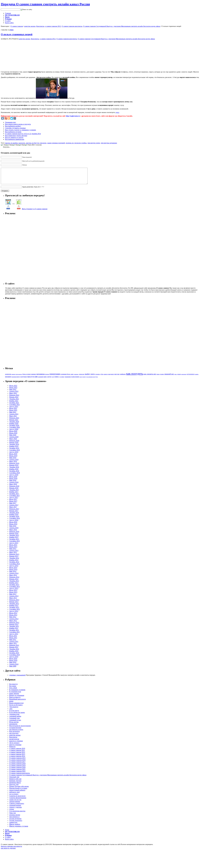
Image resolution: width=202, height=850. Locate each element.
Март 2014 (13, 575)
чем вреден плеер (93, 143)
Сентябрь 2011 (14, 632)
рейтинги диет (14, 792)
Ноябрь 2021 (13, 401)
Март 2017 (13, 507)
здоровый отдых (15, 720)
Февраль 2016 (14, 531)
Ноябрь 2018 (13, 469)
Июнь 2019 (13, 456)
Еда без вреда (14, 710)
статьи (11, 809)
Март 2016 (13, 530)
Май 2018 (12, 480)
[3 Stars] (16, 145)
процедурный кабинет (17, 790)
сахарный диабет (42, 376)
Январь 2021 (13, 420)
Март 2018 (13, 484)
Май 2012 (12, 617)
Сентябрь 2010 (14, 655)
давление (76, 374)
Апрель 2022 (13, 391)
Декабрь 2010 (14, 649)
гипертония (54, 374)
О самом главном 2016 (17, 760)
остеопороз (191, 374)
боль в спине (27, 374)
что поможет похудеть (92, 376)
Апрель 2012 (13, 619)
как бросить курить (16, 729)
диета (92, 374)
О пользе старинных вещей (16, 34)
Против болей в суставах (18, 788)
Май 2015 (12, 549)
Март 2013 (13, 598)
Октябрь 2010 (14, 653)
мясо (175, 374)
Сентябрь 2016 (14, 518)
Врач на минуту (15, 697)
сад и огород (13, 794)
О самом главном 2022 (17, 771)
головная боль (65, 374)
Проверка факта (15, 782)
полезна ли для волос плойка (76, 143)
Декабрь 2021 (14, 399)
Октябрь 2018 (14, 471)
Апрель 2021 (13, 414)
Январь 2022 (13, 397)
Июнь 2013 (13, 592)
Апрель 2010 (13, 664)
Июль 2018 (13, 476)
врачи (11, 701)
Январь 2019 (13, 465)
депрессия (81, 374)
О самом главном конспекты (72, 26)
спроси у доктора (15, 807)
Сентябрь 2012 (14, 609)
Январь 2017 (13, 511)
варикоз (33, 374)
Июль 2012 (13, 613)
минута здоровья (15, 745)
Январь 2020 (13, 442)
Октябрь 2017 (14, 494)
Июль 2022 (13, 386)
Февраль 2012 (14, 622)
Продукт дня (13, 784)
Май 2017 (12, 503)
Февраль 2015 (14, 554)
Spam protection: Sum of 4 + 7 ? (33, 187)
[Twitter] (11, 118)
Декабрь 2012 (14, 603)
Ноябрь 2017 (13, 492)
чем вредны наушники (109, 143)
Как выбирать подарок (13, 132)
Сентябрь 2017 (14, 495)
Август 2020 (13, 429)
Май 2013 (12, 594)
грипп (71, 374)
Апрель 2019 (13, 459)
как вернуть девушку (8, 848)
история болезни (15, 727)
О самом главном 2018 (17, 764)
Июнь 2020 (13, 433)
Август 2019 (13, 452)
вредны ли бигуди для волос (36, 143)
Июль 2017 (13, 499)
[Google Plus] (5, 118)
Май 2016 (12, 526)
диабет (87, 374)
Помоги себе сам (15, 779)
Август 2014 (13, 566)
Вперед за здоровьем (16, 695)
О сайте (8, 21)
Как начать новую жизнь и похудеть (18, 124)
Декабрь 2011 (14, 626)
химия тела (13, 822)
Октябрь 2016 (14, 516)
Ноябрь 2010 (13, 651)
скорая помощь (14, 801)
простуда (30, 377)
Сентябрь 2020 (14, 427)
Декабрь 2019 (14, 444)
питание (8, 376)
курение (162, 374)
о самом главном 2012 (53, 26)
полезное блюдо (15, 376)
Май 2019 (12, 458)
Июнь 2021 (13, 410)
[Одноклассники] (8, 118)
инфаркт (123, 374)
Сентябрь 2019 (14, 450)
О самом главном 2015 (17, 758)
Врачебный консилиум (17, 699)
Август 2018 (13, 475)
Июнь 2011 (13, 638)
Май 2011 (12, 639)
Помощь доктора (15, 781)
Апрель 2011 (13, 641)
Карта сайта (9, 23)
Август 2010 (13, 657)
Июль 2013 (13, 590)
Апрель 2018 (13, 482)
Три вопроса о (14, 817)
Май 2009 (12, 666)
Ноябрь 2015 (13, 537)
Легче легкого (14, 743)
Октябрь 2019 (14, 448)
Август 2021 (13, 406)
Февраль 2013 (14, 600)
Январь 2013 (13, 602)
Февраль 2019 (14, 463)
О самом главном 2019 (17, 765)
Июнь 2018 (13, 478)
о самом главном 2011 (17, 750)
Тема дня (12, 813)
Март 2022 (13, 393)
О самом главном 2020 (17, 767)
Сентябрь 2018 (14, 473)
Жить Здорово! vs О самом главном (34, 209)
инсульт (117, 374)
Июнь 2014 (13, 569)
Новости (12, 746)
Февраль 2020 (14, 440)
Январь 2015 (13, 556)
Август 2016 (13, 520)
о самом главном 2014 (17, 756)
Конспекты (40, 26)
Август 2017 (13, 497)
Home (7, 830)
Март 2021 (13, 416)
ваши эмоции (14, 693)
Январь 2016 (13, 533)
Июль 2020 (13, 431)
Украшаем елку (10, 122)
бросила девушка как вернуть (11, 846)
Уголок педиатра (15, 818)
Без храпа (12, 686)
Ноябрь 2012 (13, 605)
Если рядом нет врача (17, 712)
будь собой (13, 688)
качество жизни (29, 26)
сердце (49, 376)
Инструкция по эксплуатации (20, 726)
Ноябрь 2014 (13, 560)
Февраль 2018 (14, 486)
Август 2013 (13, 588)
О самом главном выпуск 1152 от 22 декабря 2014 (23, 134)
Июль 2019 (13, 454)
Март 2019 (13, 461)
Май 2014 (12, 571)
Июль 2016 (13, 522)
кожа (158, 374)
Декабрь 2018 (14, 467)
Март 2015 (13, 552)
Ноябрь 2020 (13, 423)
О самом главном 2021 (17, 769)
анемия (13, 374)
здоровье (97, 374)
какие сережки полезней (56, 143)
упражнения (67, 376)
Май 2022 (12, 389)
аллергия (8, 374)
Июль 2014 (13, 567)
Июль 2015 (13, 545)
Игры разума (14, 722)
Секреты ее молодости (17, 796)
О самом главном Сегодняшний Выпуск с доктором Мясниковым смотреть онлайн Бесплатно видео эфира (121, 26)
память (196, 374)
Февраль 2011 (14, 645)
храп (80, 376)
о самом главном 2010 (17, 748)
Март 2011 (13, 643)
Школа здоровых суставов (18, 826)
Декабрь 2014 (14, 558)
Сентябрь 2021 (14, 404)
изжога (106, 374)
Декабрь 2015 (14, 535)
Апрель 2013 (13, 596)
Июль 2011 (13, 636)
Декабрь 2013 (14, 581)
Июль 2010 (13, 658)
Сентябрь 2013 (14, 586)
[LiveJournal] (18, 118)
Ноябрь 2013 (13, 583)
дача (10, 709)
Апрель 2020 (13, 437)
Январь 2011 (13, 647)
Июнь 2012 (13, 615)
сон (53, 376)
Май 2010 (12, 662)
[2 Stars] (9, 145)
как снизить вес (149, 374)
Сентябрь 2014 (14, 564)
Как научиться (14, 731)
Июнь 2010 (13, 660)
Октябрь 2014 (14, 562)
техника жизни (14, 815)
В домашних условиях (17, 690)
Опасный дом (14, 777)
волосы (47, 374)
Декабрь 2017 (14, 490)
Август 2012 (13, 611)
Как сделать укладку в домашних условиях (20, 130)
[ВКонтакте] (2, 118)
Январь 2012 (13, 624)
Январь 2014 (13, 579)
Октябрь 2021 (14, 403)
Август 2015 (13, 543)
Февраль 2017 (14, 509)
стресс (56, 376)
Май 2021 (12, 412)
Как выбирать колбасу (13, 126)
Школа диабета (14, 824)
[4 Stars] (22, 145)
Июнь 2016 (13, 524)
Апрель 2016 (13, 528)
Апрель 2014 (13, 573)
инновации (13, 724)
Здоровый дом (14, 718)
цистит (84, 376)
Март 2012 (13, 621)
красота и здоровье (16, 741)
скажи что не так (15, 800)
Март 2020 (13, 439)
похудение (23, 376)
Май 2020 (12, 435)
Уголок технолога (15, 820)
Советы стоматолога (16, 803)
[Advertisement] (18, 54)
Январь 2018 (13, 488)
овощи (179, 374)
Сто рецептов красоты (17, 811)
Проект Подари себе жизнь (19, 786)
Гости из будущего (16, 705)
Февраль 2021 (14, 418)
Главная (8, 13)
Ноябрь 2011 (13, 628)
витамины (41, 374)
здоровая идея (14, 714)
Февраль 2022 (14, 395)
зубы (101, 374)
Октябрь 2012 (14, 607)
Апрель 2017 (13, 505)
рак (36, 376)
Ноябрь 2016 (13, 514)
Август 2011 (13, 634)
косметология (14, 739)
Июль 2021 (13, 408)
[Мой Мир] (14, 118)
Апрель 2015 (13, 550)
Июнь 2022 (13, 387)
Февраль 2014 (14, 577)
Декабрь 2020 (14, 422)
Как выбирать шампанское (14, 139)
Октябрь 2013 (14, 585)
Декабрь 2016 (14, 512)
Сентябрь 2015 (14, 541)
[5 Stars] (28, 145)
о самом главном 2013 (17, 754)
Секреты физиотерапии (17, 798)
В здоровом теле (15, 691)
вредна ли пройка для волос (15, 143)
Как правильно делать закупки (16, 135)
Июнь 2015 (13, 547)
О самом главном (17, 26)
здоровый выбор (15, 716)
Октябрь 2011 (14, 630)
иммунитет (111, 374)
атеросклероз (18, 374)
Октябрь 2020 (14, 425)
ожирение (183, 374)
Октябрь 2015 (14, 539)
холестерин (75, 376)
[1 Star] (3, 145)
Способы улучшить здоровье (15, 128)
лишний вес (169, 374)
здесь (117, 112)
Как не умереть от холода (14, 137)
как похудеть (134, 373)
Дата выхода (13, 707)
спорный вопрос (15, 805)
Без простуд (13, 684)
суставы (61, 376)
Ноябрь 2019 (13, 446)
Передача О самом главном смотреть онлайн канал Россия (45, 4)
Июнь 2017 (13, 501)
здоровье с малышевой (17, 675)
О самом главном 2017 (17, 762)
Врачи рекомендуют (16, 703)
